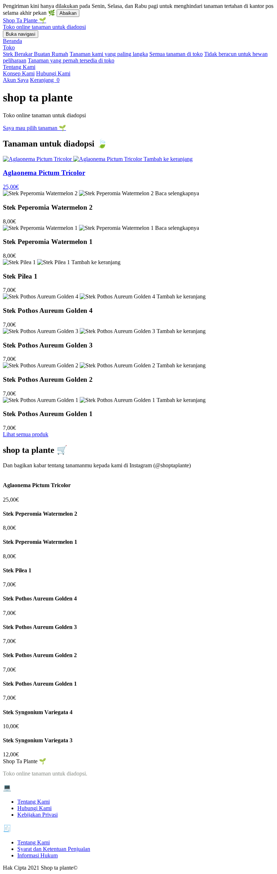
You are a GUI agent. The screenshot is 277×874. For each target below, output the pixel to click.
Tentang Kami (19, 67)
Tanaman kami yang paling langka (109, 54)
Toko (9, 47)
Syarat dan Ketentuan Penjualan (53, 849)
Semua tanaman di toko (176, 54)
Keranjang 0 (45, 80)
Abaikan (68, 13)
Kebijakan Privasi (37, 815)
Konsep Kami (19, 73)
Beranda (12, 41)
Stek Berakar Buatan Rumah (35, 54)
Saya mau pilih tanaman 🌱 (34, 128)
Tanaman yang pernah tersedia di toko (71, 60)
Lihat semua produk (25, 434)
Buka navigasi (20, 34)
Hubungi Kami (53, 73)
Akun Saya (15, 80)
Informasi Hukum (37, 855)
